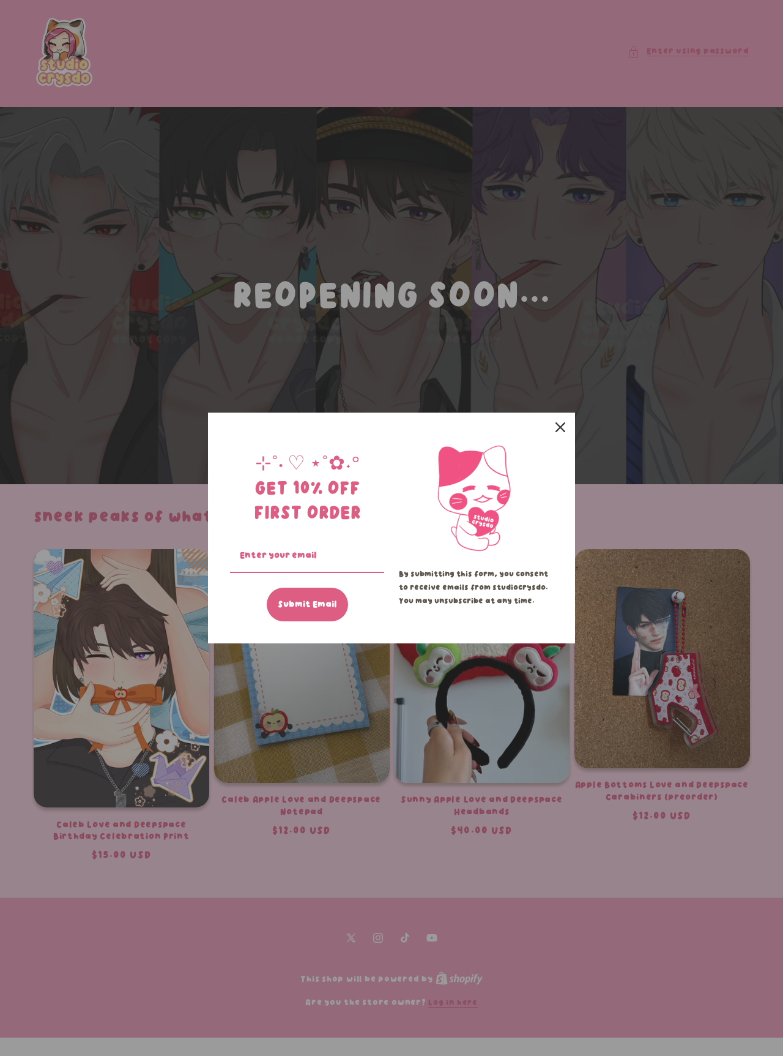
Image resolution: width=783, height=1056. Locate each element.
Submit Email (307, 604)
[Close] (560, 427)
